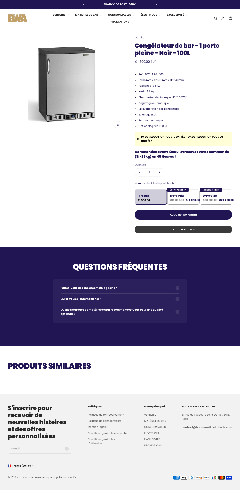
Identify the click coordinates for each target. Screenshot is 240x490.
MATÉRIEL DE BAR (86, 15)
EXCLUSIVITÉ (175, 15)
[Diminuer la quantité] (139, 172)
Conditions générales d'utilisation (101, 441)
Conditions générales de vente (107, 433)
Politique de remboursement (106, 415)
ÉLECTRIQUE (149, 15)
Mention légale (97, 427)
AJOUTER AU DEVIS (183, 229)
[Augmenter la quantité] (159, 172)
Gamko (139, 37)
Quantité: (140, 165)
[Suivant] (156, 4)
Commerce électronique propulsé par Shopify (49, 477)
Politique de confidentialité (104, 421)
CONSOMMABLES (119, 15)
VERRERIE (59, 15)
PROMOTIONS (120, 21)
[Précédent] (83, 4)
